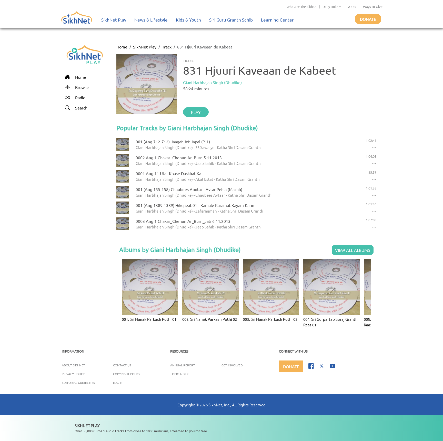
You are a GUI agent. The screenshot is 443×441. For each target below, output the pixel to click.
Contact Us (122, 365)
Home (121, 46)
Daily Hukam (332, 6)
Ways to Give (372, 6)
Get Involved (232, 365)
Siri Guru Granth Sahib (231, 19)
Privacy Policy (73, 374)
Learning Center (277, 19)
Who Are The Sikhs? (301, 6)
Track (167, 46)
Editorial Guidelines (78, 382)
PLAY (196, 112)
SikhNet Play (113, 19)
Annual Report (182, 365)
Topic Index (179, 374)
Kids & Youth (188, 19)
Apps (352, 6)
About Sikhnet (73, 365)
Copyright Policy (126, 374)
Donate (368, 19)
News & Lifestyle (151, 19)
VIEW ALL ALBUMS (352, 250)
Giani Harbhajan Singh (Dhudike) (212, 82)
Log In (118, 382)
